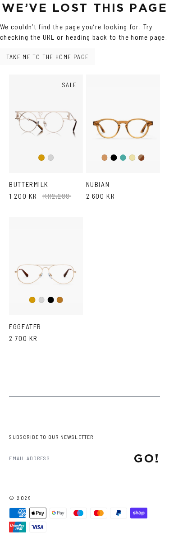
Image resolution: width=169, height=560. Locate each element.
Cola (105, 158)
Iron (123, 158)
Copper (60, 300)
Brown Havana (141, 158)
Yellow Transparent (132, 158)
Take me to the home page (47, 57)
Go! (147, 458)
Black (114, 158)
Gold (42, 158)
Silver (51, 158)
